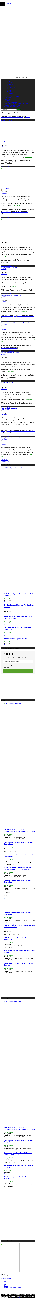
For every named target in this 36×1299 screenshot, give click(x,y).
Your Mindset (7, 97)
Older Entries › (4, 460)
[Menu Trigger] (2, 4)
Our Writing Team (12, 102)
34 (4, 624)
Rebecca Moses (5, 188)
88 (4, 602)
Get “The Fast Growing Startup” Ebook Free (16, 103)
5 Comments (4, 147)
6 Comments (4, 244)
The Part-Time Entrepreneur (11, 106)
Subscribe (18, 671)
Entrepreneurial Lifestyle (13, 96)
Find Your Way (11, 87)
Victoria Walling (8, 834)
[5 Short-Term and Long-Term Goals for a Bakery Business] (8, 382)
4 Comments (4, 274)
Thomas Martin (5, 324)
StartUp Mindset (8, 872)
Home (5, 80)
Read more (17, 1297)
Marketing (10, 85)
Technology (10, 93)
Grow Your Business (12, 82)
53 (4, 613)
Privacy (6, 1283)
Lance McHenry (5, 142)
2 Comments (4, 389)
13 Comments (4, 329)
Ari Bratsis (3, 239)
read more (28, 157)
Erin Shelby (4, 269)
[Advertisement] (18, 22)
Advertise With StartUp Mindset (12, 105)
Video (9, 94)
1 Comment (4, 444)
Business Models (11, 88)
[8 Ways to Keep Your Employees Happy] (9, 408)
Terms (5, 1281)
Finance (9, 90)
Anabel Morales (5, 409)
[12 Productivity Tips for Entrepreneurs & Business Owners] (16, 322)
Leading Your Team (12, 84)
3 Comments (4, 193)
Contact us (7, 99)
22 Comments (4, 414)
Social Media (10, 91)
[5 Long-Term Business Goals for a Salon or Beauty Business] (14, 438)
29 (4, 645)
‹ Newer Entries (5, 461)
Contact (6, 1286)
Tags (5, 1284)
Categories (7, 81)
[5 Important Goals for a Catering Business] (9, 267)
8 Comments (4, 301)
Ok (13, 1297)
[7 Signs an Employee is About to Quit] (11, 295)
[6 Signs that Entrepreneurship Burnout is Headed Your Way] (10, 352)
